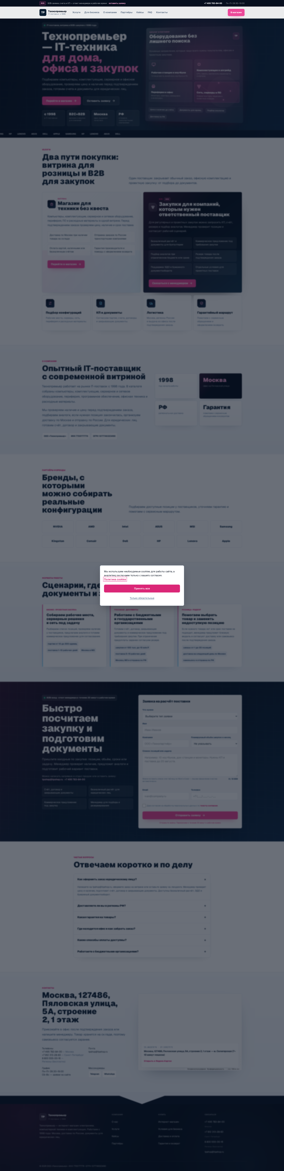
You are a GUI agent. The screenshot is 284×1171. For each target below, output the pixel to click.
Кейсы (140, 12)
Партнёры (126, 12)
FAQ (150, 12)
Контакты (162, 12)
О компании (110, 12)
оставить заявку (117, 3)
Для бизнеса (91, 12)
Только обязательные (142, 598)
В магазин (236, 12)
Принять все (142, 588)
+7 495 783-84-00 (213, 3)
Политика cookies (115, 579)
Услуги (76, 12)
